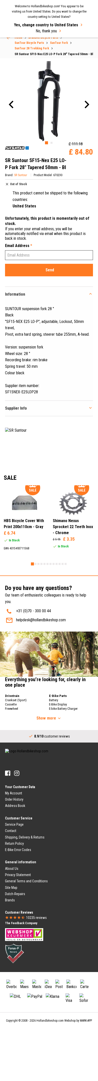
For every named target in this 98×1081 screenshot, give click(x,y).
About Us (11, 869)
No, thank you (46, 31)
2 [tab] (51, 142)
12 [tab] (65, 563)
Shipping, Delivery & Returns (24, 837)
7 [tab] (50, 563)
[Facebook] (7, 773)
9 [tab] (56, 563)
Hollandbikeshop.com (50, 1020)
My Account (13, 793)
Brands (10, 900)
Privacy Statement (18, 875)
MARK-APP (86, 1020)
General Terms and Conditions (26, 881)
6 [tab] (47, 563)
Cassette (11, 704)
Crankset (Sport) (16, 700)
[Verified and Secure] (14, 953)
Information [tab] (15, 294)
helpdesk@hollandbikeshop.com (41, 620)
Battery (53, 700)
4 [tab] (41, 563)
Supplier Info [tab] (16, 408)
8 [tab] (53, 563)
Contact (10, 831)
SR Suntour (20, 175)
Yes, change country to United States (46, 25)
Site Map (11, 888)
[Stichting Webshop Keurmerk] (24, 934)
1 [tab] (46, 142)
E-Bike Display (58, 704)
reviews (36, 918)
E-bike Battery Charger (63, 708)
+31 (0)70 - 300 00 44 (33, 611)
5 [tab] (44, 563)
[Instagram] (16, 773)
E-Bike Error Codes (18, 850)
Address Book (15, 806)
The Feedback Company (21, 923)
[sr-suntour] (17, 148)
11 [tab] (62, 563)
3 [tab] (38, 563)
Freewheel (11, 708)
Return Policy (14, 844)
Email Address (18, 245)
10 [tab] (59, 563)
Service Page (14, 824)
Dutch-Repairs (15, 894)
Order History (14, 799)
